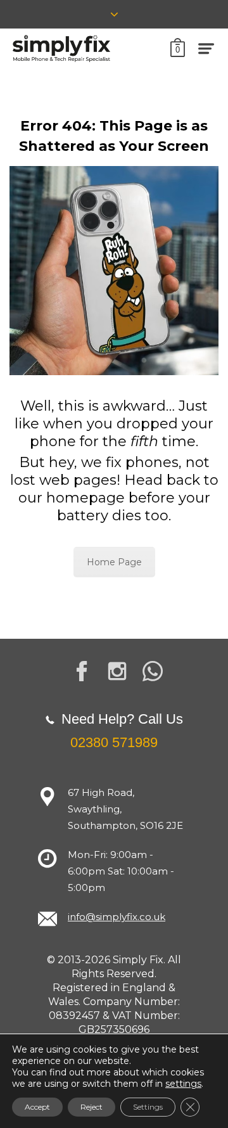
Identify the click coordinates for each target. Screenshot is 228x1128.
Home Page (114, 562)
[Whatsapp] (152, 671)
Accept (37, 1107)
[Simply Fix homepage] (62, 48)
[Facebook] (82, 671)
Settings (148, 1107)
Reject (91, 1107)
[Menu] (206, 48)
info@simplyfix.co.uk (116, 917)
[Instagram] (117, 671)
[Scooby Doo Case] (114, 270)
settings (183, 1083)
